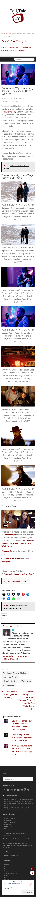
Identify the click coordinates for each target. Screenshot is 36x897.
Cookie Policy (7, 888)
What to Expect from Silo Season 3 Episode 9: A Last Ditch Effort (22, 737)
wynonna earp (9, 685)
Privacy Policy (8, 824)
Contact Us (7, 820)
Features (6, 875)
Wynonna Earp (14, 101)
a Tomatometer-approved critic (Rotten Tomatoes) (16, 656)
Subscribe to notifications (10, 855)
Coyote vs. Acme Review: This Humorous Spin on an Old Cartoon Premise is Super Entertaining (18, 800)
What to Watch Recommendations (17, 47)
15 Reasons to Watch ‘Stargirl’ (15, 581)
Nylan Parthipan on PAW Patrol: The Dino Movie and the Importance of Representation (18, 808)
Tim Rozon (26, 681)
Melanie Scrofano (10, 681)
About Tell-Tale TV (9, 818)
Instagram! (5, 561)
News (5, 869)
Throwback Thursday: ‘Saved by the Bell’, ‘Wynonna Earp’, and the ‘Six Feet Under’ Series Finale (26, 700)
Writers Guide (8, 827)
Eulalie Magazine (11, 795)
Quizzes (6, 879)
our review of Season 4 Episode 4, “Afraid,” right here (17, 543)
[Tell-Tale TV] (18, 15)
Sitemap (6, 829)
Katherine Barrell (10, 677)
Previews (8, 34)
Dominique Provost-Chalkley (15, 673)
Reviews (6, 865)
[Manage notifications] (30, 884)
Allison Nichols (20, 98)
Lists (5, 877)
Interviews (7, 867)
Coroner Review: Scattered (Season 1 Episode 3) (9, 694)
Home (3, 34)
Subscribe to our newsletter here (19, 574)
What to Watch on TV (10, 873)
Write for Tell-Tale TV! (10, 822)
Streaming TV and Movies (14, 50)
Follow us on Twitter (12, 558)
